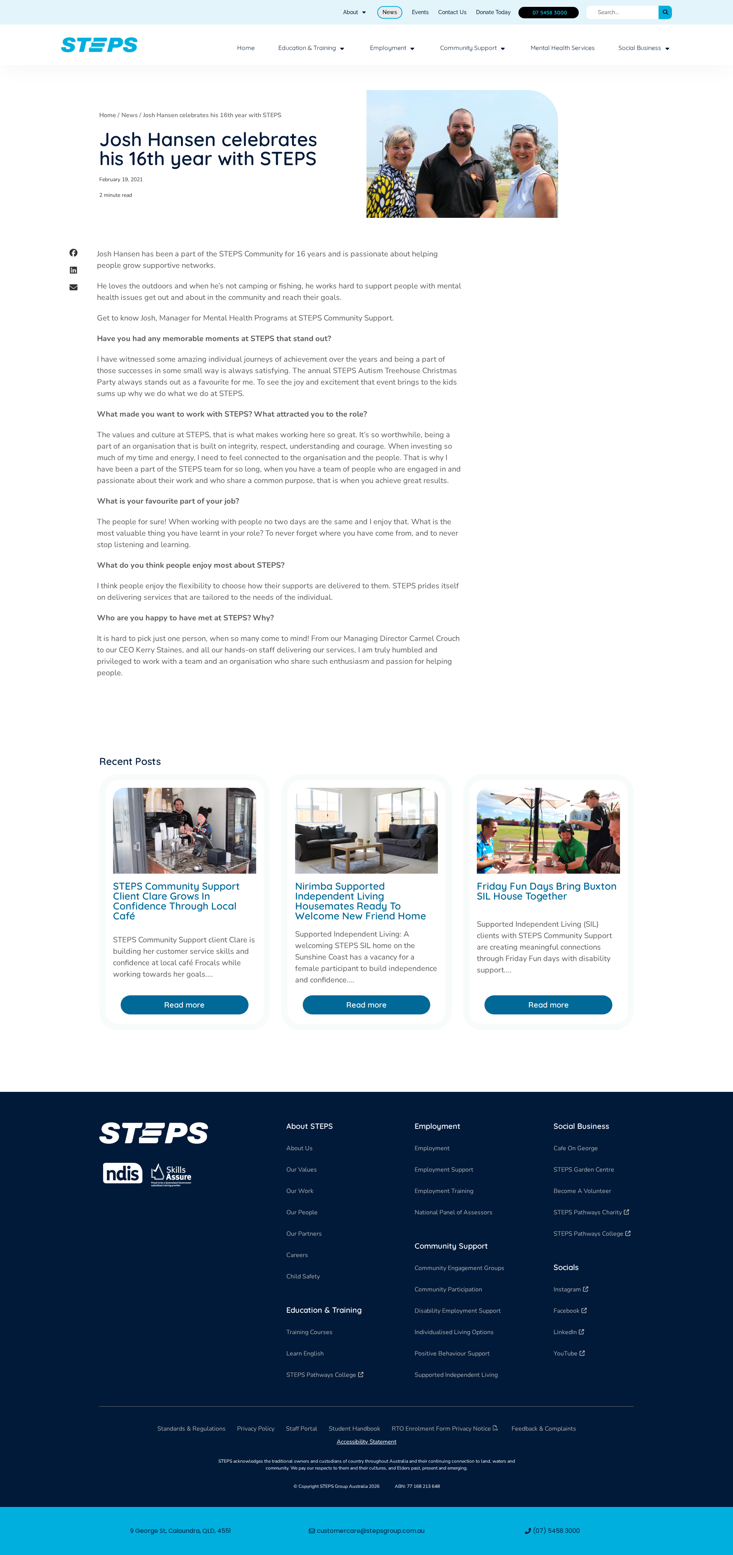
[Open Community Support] (503, 48)
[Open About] (364, 12)
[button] (73, 252)
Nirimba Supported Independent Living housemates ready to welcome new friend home (360, 901)
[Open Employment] (412, 48)
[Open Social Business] (667, 48)
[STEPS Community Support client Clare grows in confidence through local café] (184, 831)
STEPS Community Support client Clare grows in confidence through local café (176, 901)
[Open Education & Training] (342, 48)
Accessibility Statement (366, 1442)
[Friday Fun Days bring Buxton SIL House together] (548, 831)
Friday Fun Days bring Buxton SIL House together (547, 891)
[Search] (665, 12)
